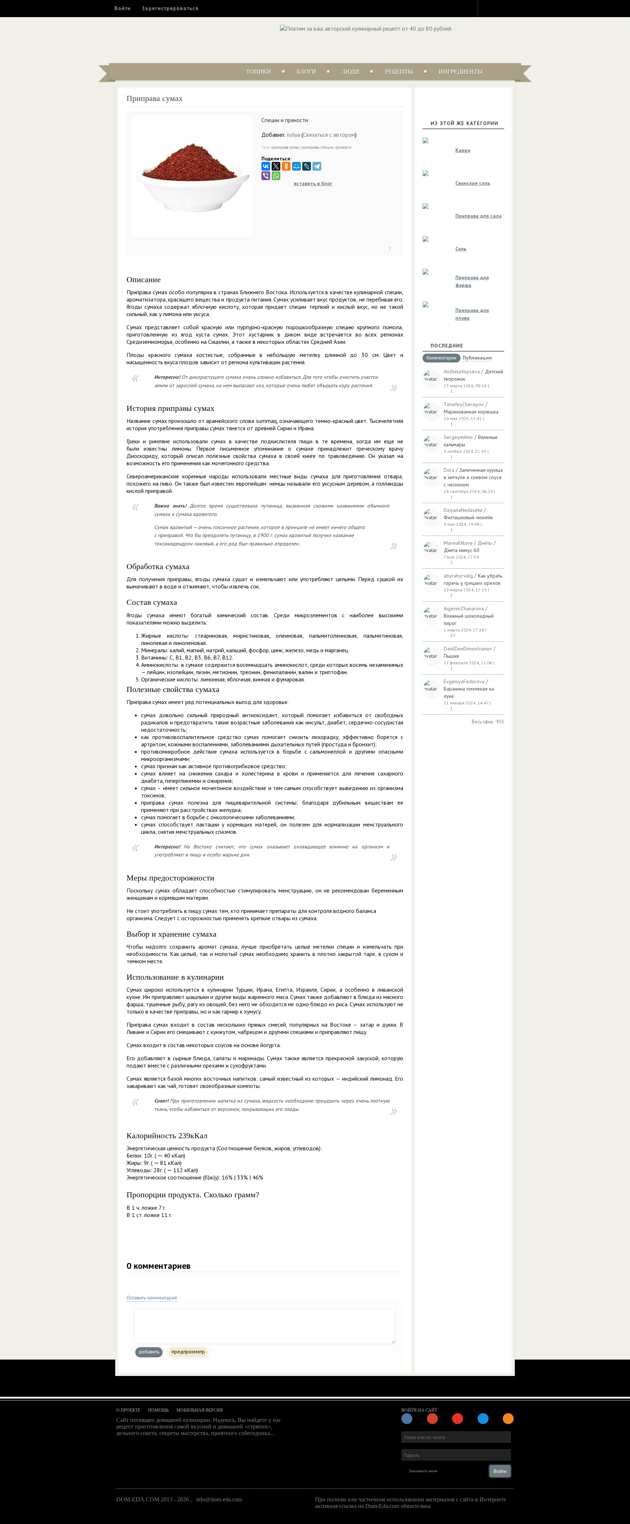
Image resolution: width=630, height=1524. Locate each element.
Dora (449, 470)
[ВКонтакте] (265, 166)
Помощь (158, 1410)
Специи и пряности (284, 120)
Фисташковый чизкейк (468, 517)
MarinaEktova (458, 543)
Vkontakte (514, 8)
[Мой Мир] (296, 166)
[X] (276, 166)
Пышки (451, 656)
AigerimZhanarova (464, 608)
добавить (149, 1351)
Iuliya (293, 134)
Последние (447, 345)
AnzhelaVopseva (462, 371)
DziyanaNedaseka (463, 510)
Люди (350, 72)
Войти (122, 8)
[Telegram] (316, 166)
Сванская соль (472, 183)
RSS (500, 722)
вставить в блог (313, 183)
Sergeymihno (458, 437)
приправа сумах (285, 147)
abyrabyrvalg (458, 575)
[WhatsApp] (276, 175)
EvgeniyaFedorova (464, 681)
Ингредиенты (461, 72)
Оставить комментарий (152, 1297)
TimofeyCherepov (464, 404)
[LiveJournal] (306, 166)
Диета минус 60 (461, 550)
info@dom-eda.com (219, 1499)
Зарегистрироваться (170, 8)
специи (327, 147)
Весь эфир (482, 722)
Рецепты (399, 72)
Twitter (501, 8)
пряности (343, 147)
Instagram (488, 8)
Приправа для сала (478, 216)
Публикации (477, 358)
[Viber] (265, 175)
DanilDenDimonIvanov (468, 648)
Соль (460, 248)
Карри (462, 150)
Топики (258, 72)
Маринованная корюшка (471, 411)
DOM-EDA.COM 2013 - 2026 (152, 1499)
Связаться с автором (329, 134)
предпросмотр (188, 1351)
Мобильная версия (199, 1410)
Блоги (306, 72)
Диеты (485, 543)
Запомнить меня (423, 1471)
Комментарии (441, 358)
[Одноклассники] (286, 166)
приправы (310, 147)
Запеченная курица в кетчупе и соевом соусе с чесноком (473, 477)
